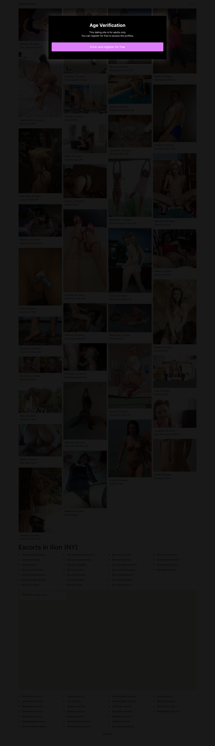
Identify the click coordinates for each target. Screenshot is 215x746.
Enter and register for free (107, 47)
